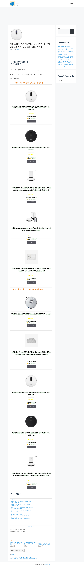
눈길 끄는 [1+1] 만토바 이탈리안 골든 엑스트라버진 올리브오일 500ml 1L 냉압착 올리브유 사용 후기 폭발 (66, 48)
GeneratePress (47, 564)
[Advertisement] (42, 16)
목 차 (12, 77)
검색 (59, 28)
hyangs (17, 5)
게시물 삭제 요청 (31, 526)
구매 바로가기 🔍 (31, 121)
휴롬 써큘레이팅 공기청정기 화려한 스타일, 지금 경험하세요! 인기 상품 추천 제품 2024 (30, 543)
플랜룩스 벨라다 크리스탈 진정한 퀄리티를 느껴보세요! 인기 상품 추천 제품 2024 (24, 558)
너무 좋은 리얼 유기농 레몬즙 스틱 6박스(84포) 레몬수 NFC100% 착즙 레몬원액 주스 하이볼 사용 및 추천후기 (66, 58)
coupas (71, 3)
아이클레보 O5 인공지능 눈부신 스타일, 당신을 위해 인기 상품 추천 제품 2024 (16, 543)
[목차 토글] (22, 551)
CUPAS (12, 554)
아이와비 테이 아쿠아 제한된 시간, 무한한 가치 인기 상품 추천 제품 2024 (23, 557)
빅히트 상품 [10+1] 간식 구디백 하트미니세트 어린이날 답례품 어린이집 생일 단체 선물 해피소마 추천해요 (66, 53)
